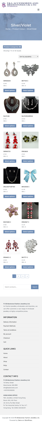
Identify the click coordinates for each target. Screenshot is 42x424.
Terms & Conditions (9, 330)
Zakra (20, 420)
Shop (5, 361)
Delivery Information (10, 322)
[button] (12, 46)
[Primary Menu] (38, 9)
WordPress (28, 420)
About (5, 357)
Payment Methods (9, 326)
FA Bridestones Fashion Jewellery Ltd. (27, 418)
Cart (4, 342)
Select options (10, 90)
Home (8, 29)
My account (7, 334)
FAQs (5, 365)
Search (35, 287)
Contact (6, 369)
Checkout (6, 338)
